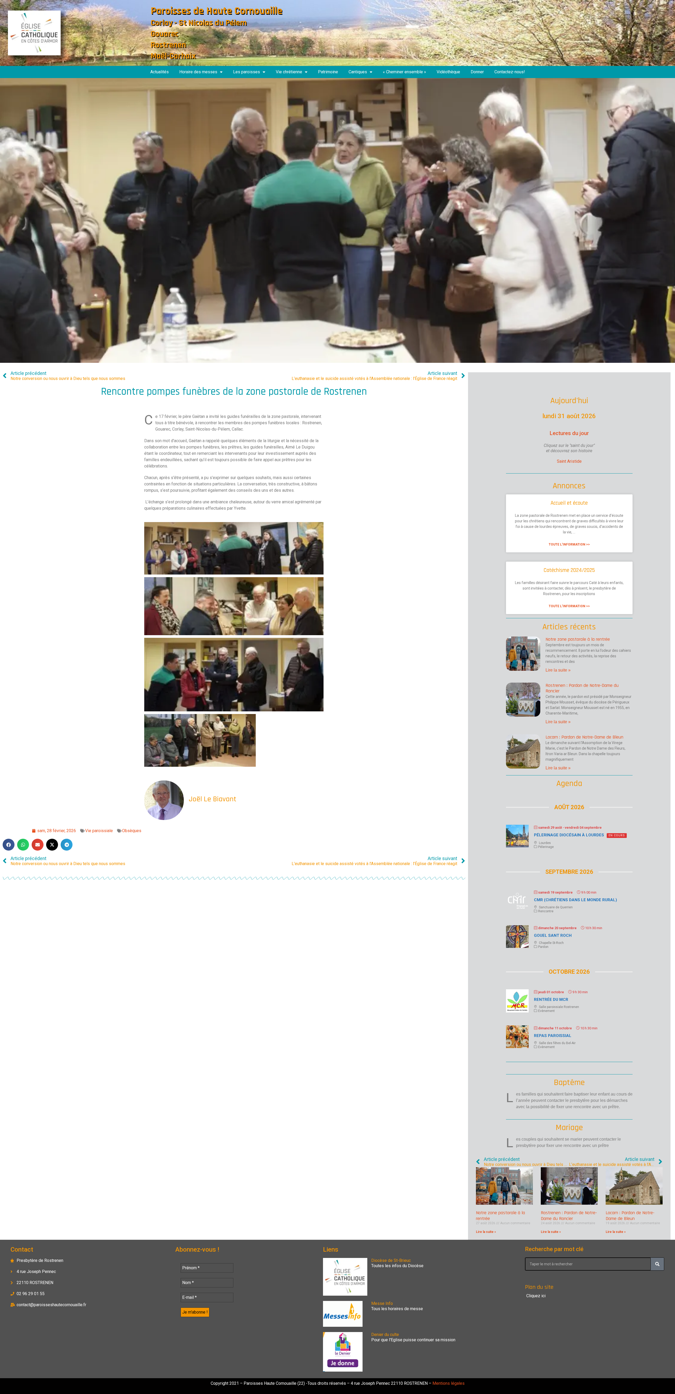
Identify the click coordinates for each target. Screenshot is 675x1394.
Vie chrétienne (289, 71)
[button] (9, 845)
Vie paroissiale (99, 830)
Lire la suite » (558, 670)
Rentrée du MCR (551, 999)
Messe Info (382, 1303)
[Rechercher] (657, 1264)
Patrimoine (328, 71)
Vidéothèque (448, 71)
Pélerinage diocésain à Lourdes (569, 835)
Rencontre (545, 911)
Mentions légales (448, 1383)
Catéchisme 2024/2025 (569, 570)
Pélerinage (546, 847)
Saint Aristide (569, 461)
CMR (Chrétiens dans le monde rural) (575, 900)
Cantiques (358, 71)
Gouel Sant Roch (553, 935)
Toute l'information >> (569, 544)
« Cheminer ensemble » (404, 71)
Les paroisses (246, 71)
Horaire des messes (198, 71)
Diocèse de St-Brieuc (391, 1260)
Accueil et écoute (569, 503)
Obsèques (131, 830)
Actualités (159, 71)
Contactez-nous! (509, 71)
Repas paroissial (552, 1035)
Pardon (543, 947)
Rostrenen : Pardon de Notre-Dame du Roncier (582, 688)
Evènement (546, 1011)
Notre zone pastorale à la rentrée (578, 639)
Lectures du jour (569, 433)
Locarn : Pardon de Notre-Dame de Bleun (584, 737)
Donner (477, 71)
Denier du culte (385, 1334)
